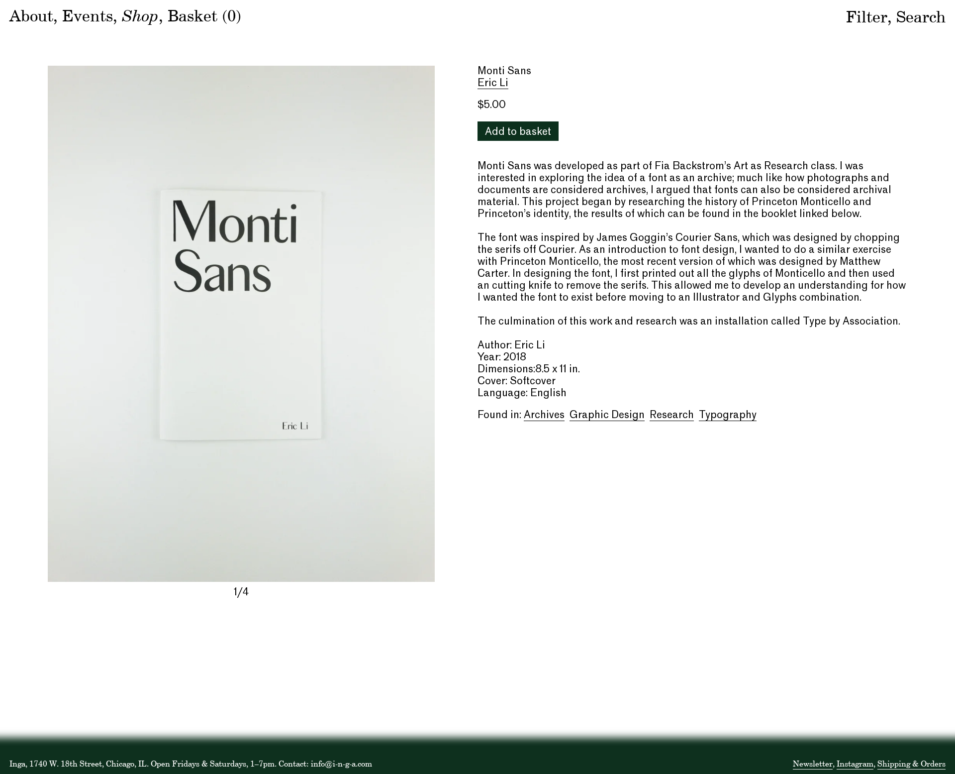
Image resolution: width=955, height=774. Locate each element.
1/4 (241, 593)
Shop (140, 14)
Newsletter (813, 763)
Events (87, 15)
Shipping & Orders (911, 763)
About (31, 15)
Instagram (855, 763)
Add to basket (518, 132)
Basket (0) (204, 15)
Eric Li (493, 84)
